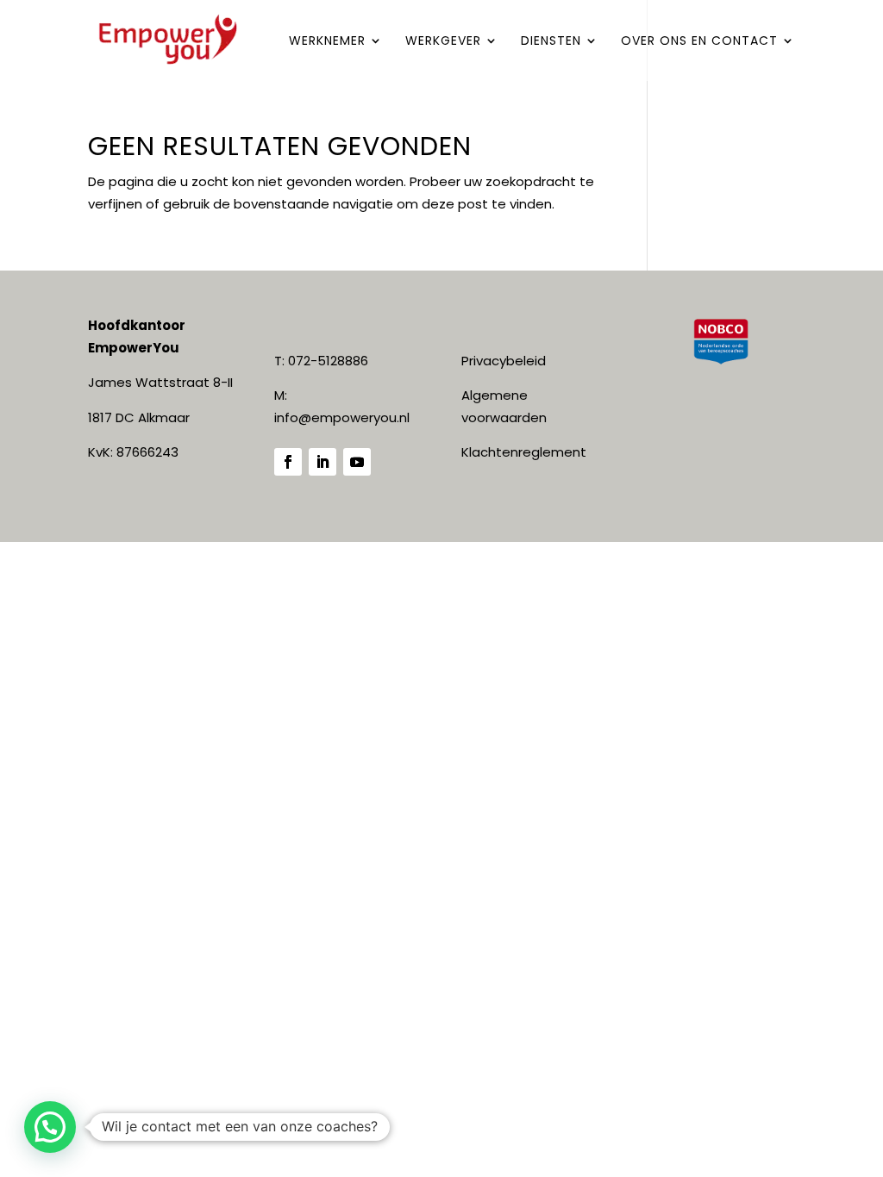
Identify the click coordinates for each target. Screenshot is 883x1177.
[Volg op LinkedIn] (322, 462)
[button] (50, 1127)
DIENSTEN (551, 41)
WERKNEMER (327, 41)
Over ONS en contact (699, 41)
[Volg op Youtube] (357, 462)
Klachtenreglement (523, 452)
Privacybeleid (503, 361)
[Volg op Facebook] (288, 462)
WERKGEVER (443, 41)
